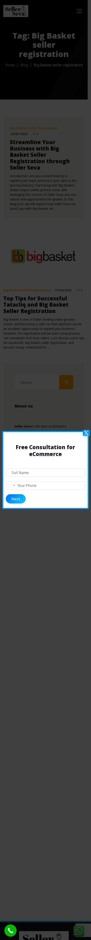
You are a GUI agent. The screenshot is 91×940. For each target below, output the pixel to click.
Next (15, 498)
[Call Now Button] (10, 930)
